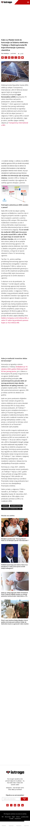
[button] (2, 57)
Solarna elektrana (16, 505)
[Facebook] (7, 805)
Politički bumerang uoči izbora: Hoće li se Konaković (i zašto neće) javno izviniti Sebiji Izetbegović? (14, 566)
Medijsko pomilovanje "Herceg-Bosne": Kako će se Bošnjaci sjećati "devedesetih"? (15, 539)
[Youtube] (15, 805)
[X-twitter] (11, 805)
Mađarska (5, 505)
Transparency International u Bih (11, 508)
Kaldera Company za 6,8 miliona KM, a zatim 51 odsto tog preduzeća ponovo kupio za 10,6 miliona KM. (14, 320)
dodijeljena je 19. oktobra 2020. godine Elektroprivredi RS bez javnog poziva (14, 369)
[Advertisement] (15, 20)
